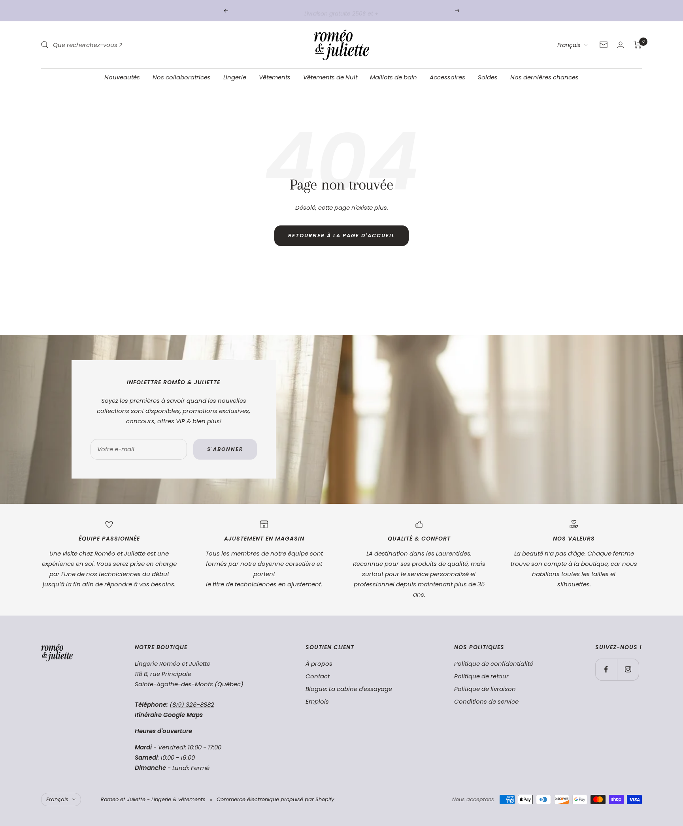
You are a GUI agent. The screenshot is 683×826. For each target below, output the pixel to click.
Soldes (488, 77)
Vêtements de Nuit (330, 77)
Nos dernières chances (544, 77)
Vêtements (275, 77)
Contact (318, 676)
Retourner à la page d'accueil (341, 235)
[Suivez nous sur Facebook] (606, 669)
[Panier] (638, 45)
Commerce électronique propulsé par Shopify (275, 799)
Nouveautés (122, 77)
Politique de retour (481, 676)
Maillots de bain (393, 77)
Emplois (317, 701)
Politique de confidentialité (493, 663)
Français (568, 45)
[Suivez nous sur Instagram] (628, 669)
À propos (319, 663)
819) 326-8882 (193, 704)
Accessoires (447, 77)
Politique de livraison (485, 689)
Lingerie (234, 77)
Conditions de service (486, 701)
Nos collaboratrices (182, 77)
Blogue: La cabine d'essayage (349, 689)
